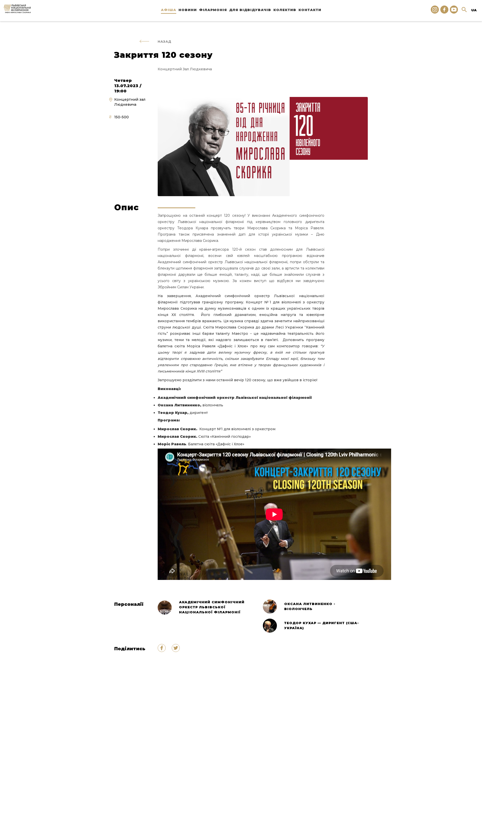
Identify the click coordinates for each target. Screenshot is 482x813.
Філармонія (213, 10)
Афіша (168, 10)
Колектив (284, 10)
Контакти (309, 10)
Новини (187, 10)
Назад (164, 41)
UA (473, 10)
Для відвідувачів (250, 10)
